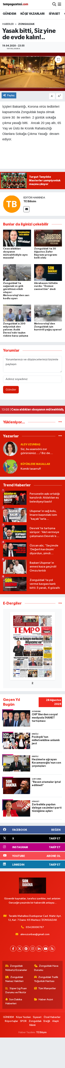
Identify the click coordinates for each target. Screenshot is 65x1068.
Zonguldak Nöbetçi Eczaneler (16, 968)
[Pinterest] (26, 949)
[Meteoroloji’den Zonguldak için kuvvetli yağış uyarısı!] (48, 312)
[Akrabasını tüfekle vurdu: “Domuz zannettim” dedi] (48, 272)
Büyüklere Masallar (35, 464)
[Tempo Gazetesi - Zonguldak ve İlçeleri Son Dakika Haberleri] (15, 5)
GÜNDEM (9, 13)
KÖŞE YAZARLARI (32, 13)
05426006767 (35, 927)
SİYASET (54, 13)
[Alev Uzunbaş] (10, 448)
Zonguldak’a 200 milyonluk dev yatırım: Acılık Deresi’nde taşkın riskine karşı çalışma (15, 329)
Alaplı (55, 1021)
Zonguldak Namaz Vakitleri (14, 979)
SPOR (23, 1021)
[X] (20, 949)
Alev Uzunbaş (30, 444)
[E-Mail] (26, 209)
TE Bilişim (41, 1032)
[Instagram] (33, 949)
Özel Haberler (52, 1017)
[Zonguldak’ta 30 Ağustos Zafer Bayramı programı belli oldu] (48, 237)
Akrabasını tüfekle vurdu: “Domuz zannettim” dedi (46, 286)
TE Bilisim (29, 201)
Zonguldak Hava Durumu (46, 968)
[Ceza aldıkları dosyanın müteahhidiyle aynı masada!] (17, 237)
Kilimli (32, 1025)
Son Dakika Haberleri (13, 1001)
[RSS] (52, 949)
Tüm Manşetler (47, 988)
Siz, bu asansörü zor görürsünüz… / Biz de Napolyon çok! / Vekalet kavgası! (37, 451)
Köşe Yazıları (23, 1017)
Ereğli (47, 1021)
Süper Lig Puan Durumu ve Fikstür (16, 990)
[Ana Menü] (59, 4)
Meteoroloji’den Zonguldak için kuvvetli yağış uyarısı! (48, 326)
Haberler (8, 24)
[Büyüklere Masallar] (10, 466)
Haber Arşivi (46, 999)
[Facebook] (13, 949)
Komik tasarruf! (31, 468)
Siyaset (37, 1017)
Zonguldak (26, 24)
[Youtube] (46, 949)
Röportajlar (11, 1021)
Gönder (11, 389)
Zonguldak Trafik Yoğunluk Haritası (46, 979)
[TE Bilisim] (11, 204)
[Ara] (54, 4)
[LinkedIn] (39, 949)
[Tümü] (60, 422)
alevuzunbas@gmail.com (34, 934)
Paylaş (11, 95)
